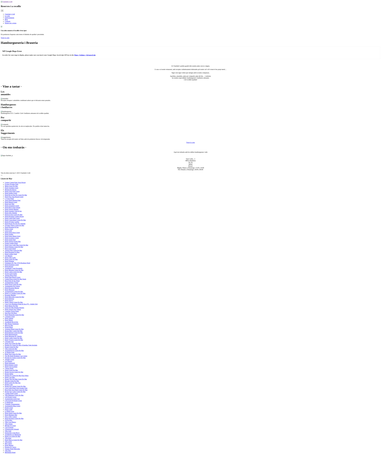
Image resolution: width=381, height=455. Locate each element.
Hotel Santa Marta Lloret (12, 236)
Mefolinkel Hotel (10, 452)
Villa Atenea (9, 424)
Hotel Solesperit (10, 363)
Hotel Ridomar (9, 299)
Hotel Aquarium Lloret (12, 206)
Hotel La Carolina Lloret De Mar (15, 293)
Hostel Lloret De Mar (11, 347)
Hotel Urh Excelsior (11, 366)
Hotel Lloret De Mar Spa (12, 383)
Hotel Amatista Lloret (11, 188)
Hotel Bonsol (9, 266)
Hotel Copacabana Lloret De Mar (15, 220)
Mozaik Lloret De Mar (12, 381)
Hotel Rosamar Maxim (12, 288)
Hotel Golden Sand (11, 254)
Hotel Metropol (9, 290)
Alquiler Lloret (9, 359)
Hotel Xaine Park (10, 240)
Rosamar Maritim (10, 295)
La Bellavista (9, 402)
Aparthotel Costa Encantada (13, 268)
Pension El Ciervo (10, 447)
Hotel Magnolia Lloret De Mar (14, 315)
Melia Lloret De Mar (11, 186)
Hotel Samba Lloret (11, 193)
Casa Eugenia (9, 427)
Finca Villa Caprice (11, 417)
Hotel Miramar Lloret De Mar (14, 270)
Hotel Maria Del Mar (11, 306)
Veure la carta (5, 38)
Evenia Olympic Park (11, 184)
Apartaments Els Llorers (12, 286)
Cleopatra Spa (9, 341)
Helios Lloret (9, 229)
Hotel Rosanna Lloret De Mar (14, 418)
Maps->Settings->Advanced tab (84, 55)
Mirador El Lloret (10, 425)
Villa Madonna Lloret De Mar (14, 395)
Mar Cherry (8, 443)
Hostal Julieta (9, 374)
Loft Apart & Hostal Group (13, 400)
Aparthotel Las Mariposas (13, 434)
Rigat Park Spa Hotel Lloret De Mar (16, 390)
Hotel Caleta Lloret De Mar (13, 272)
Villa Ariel (8, 431)
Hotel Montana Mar (11, 415)
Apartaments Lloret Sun (12, 399)
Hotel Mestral (9, 445)
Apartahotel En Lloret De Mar (14, 350)
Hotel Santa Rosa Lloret (12, 232)
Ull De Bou (8, 420)
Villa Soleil (8, 442)
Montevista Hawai (10, 190)
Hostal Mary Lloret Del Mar (13, 331)
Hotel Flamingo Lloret (12, 265)
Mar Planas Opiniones (12, 324)
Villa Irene (8, 438)
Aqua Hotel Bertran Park (12, 200)
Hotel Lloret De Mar (11, 259)
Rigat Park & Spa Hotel (12, 281)
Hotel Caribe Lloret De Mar (13, 338)
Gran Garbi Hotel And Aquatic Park (16, 388)
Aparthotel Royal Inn (11, 322)
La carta (7, 16)
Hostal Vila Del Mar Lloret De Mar (16, 379)
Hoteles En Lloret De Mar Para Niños (16, 375)
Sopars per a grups (10, 23)
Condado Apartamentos (12, 404)
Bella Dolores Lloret (11, 365)
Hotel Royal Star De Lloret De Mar (16, 195)
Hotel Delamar (9, 261)
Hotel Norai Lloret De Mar (13, 284)
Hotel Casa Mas (10, 377)
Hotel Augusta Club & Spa (13, 211)
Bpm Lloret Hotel (10, 249)
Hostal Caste (9, 384)
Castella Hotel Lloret (11, 393)
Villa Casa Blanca (10, 422)
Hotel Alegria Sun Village (13, 309)
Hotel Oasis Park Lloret (12, 191)
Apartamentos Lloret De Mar (14, 291)
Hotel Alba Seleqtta (11, 213)
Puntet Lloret (9, 408)
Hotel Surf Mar (9, 204)
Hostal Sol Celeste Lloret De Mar (15, 386)
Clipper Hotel (9, 368)
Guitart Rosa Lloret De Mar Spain (15, 279)
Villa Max (8, 451)
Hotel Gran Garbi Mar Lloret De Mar (16, 245)
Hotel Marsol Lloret (11, 202)
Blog (6, 19)
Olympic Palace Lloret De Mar (14, 225)
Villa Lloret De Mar (11, 349)
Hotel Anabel (9, 234)
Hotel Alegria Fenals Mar (13, 241)
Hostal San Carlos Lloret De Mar (15, 392)
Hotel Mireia (9, 320)
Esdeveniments (9, 18)
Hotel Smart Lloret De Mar (13, 413)
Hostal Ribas (9, 327)
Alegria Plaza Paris (11, 275)
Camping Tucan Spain (12, 311)
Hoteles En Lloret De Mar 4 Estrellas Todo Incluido (21, 345)
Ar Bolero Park (9, 352)
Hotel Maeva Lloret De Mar (13, 440)
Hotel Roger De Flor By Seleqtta (15, 223)
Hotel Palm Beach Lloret (12, 277)
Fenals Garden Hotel (11, 243)
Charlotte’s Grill (10, 14)
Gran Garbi (8, 231)
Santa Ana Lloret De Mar (13, 343)
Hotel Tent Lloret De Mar (13, 354)
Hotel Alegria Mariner (12, 209)
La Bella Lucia (9, 411)
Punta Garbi (8, 409)
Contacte (7, 21)
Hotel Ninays (9, 300)
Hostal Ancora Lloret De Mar (14, 372)
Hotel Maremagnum (11, 334)
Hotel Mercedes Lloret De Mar (14, 297)
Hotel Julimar (9, 318)
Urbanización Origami (12, 429)
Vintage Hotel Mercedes (12, 449)
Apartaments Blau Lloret (12, 406)
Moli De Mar (9, 325)
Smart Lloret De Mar (11, 370)
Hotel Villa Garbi (10, 257)
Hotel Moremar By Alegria (13, 336)
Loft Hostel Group (10, 397)
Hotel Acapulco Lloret (12, 238)
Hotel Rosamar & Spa (12, 227)
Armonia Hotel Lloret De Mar (14, 329)
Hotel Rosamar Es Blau (12, 252)
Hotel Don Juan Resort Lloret (14, 197)
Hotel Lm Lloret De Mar (12, 436)
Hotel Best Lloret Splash (12, 207)
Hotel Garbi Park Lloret (12, 218)
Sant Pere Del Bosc (11, 313)
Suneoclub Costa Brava (12, 433)
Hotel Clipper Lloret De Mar (14, 302)
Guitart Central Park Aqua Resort (15, 182)
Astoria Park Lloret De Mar (13, 250)
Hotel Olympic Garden (12, 222)
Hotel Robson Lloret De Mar (14, 333)
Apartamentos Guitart (11, 282)
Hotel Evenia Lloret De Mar (13, 215)
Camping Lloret (10, 316)
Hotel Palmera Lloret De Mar (14, 247)
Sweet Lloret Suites (11, 274)
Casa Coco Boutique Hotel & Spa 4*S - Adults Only (21, 304)
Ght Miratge (8, 256)
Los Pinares (8, 361)
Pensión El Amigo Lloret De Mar (15, 358)
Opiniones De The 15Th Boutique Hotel (17, 263)
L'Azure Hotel (9, 198)
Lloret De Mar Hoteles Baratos (14, 307)
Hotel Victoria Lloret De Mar (14, 340)
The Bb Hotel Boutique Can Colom (16, 356)
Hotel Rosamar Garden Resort (14, 216)
